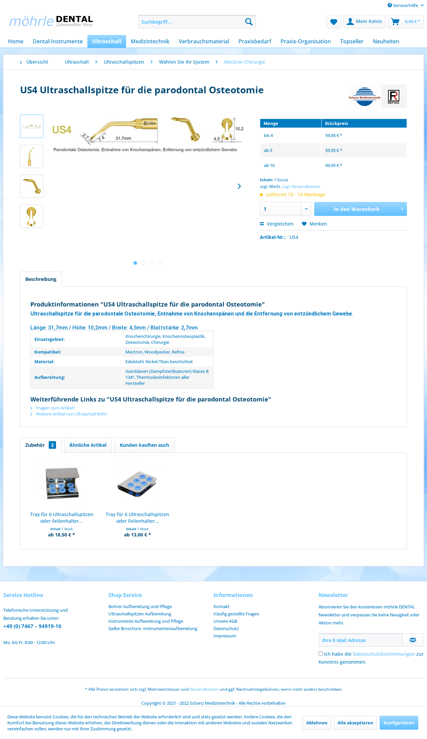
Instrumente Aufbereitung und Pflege (145, 621)
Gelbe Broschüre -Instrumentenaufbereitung (152, 628)
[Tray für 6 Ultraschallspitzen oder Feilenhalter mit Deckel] (62, 484)
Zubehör (39, 445)
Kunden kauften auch (144, 445)
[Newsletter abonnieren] (412, 640)
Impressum (225, 636)
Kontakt (222, 606)
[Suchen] (249, 21)
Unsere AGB (225, 621)
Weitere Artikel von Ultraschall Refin (71, 414)
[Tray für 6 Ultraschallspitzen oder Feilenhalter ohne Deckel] (138, 484)
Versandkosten (204, 689)
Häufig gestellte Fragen (236, 614)
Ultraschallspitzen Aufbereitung (139, 614)
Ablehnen (317, 723)
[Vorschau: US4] (31, 126)
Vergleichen (280, 224)
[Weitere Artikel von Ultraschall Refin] (378, 96)
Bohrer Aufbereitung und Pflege (140, 606)
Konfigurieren (399, 723)
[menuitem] (197, 21)
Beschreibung (40, 279)
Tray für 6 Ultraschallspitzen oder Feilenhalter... (61, 517)
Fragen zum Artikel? (55, 408)
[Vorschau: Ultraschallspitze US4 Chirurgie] (31, 156)
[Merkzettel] (334, 21)
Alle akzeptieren (355, 723)
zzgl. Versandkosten (301, 186)
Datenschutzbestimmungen (384, 654)
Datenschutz (226, 628)
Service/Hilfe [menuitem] (405, 5)
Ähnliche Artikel (87, 445)
